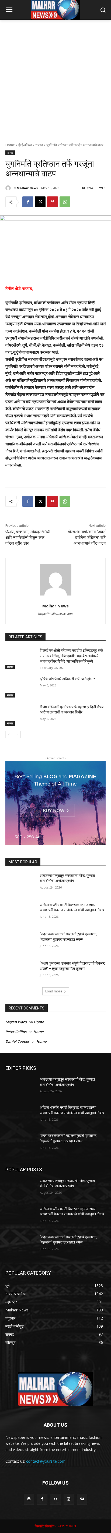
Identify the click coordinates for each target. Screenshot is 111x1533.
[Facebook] (27, 201)
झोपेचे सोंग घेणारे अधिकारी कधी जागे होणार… (68, 679)
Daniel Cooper (17, 1041)
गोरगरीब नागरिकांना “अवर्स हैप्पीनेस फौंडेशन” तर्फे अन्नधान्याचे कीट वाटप (87, 537)
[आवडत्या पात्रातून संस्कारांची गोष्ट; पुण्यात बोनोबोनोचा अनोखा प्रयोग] (20, 883)
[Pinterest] (52, 201)
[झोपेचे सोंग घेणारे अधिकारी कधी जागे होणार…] (20, 687)
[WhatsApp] (65, 201)
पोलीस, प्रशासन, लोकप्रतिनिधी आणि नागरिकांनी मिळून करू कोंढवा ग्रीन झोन (27, 537)
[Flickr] (55, 1499)
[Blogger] (29, 1499)
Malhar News (27, 188)
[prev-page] (8, 734)
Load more (53, 991)
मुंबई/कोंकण (25, 145)
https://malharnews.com (55, 614)
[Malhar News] (8, 188)
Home (10, 145)
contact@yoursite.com (45, 1461)
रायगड (39, 145)
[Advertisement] (55, 78)
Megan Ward (16, 1021)
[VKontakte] (82, 1499)
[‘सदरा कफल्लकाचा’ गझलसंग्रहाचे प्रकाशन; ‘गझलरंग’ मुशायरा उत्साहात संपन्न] (20, 942)
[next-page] (17, 734)
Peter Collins (15, 1031)
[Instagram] (69, 1499)
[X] (40, 201)
